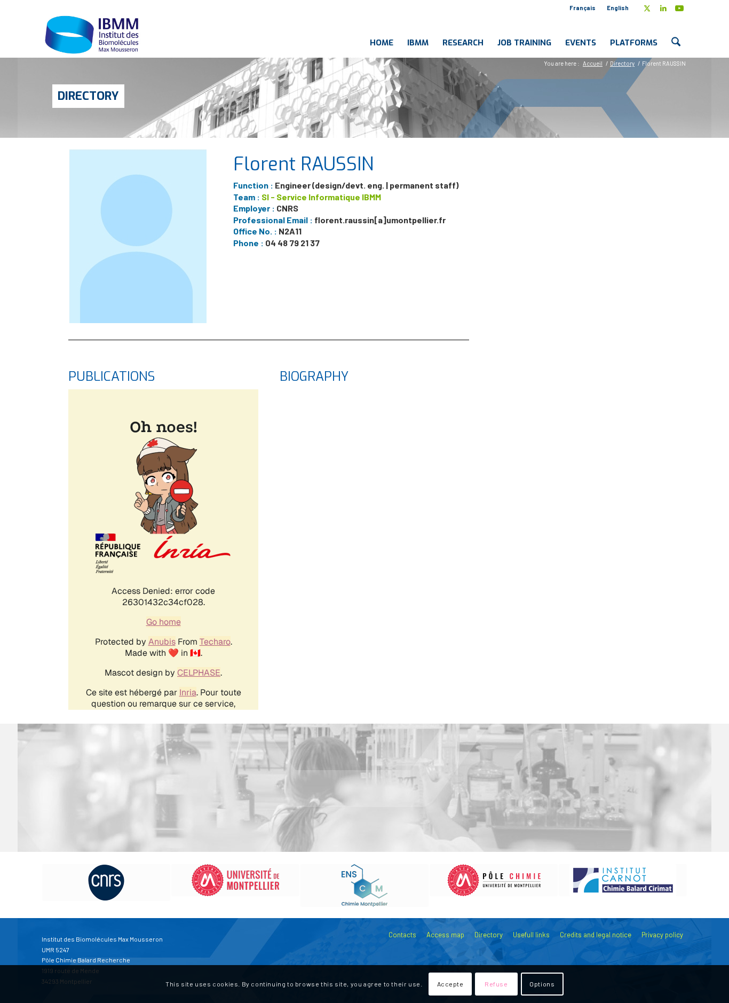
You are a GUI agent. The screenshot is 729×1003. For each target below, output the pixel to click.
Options (541, 984)
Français (582, 7)
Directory (88, 96)
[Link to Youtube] (679, 8)
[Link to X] (647, 8)
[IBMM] (93, 34)
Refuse (496, 984)
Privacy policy (662, 934)
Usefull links (531, 934)
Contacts (402, 934)
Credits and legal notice (595, 934)
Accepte (450, 984)
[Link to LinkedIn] (663, 8)
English (618, 7)
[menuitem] (582, 8)
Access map (445, 934)
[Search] (675, 34)
